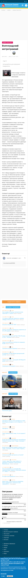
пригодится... (5, 428)
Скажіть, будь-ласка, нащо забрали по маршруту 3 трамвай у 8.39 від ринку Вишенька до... (11, 462)
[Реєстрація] (26, 1)
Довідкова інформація (9, 543)
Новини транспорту (17, 10)
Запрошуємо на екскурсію (8, 366)
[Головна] (10, 5)
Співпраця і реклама (9, 535)
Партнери (6, 537)
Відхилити (10, 576)
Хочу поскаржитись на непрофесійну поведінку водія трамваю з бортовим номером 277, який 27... (14, 470)
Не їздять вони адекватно (8, 476)
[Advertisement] (14, 26)
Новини (9, 10)
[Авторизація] (25, 1)
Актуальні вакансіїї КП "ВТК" (9, 324)
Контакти (6, 539)
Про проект (7, 533)
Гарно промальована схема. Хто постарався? (13, 433)
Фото (5, 549)
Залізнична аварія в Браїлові (9, 348)
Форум (5, 547)
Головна (3, 10)
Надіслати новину (14, 302)
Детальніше (3, 573)
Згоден (3, 576)
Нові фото (6, 551)
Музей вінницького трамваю (11, 531)
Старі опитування (6, 523)
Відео (5, 553)
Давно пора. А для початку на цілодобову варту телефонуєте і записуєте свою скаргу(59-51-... (12, 483)
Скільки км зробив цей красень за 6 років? (13, 454)
